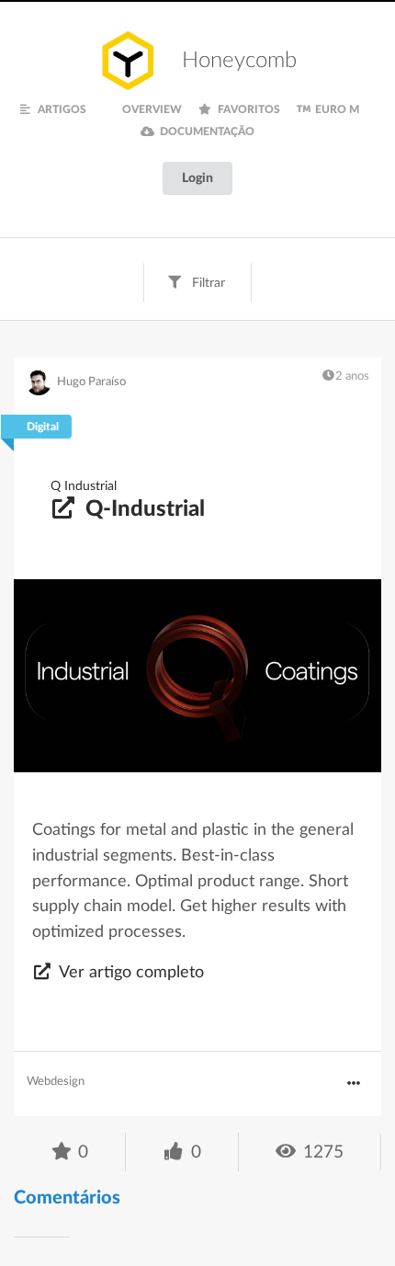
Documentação (205, 131)
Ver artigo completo (129, 972)
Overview (150, 109)
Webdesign (56, 1082)
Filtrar (206, 283)
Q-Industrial (142, 509)
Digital (43, 426)
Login (197, 178)
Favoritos (247, 109)
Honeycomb (239, 61)
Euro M (335, 109)
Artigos (60, 109)
